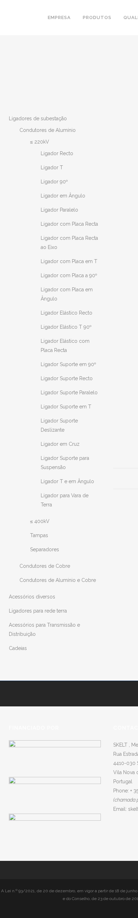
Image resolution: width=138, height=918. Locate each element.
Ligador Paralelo (59, 210)
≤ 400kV (40, 521)
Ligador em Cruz (60, 444)
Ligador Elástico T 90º (66, 327)
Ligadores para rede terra (38, 611)
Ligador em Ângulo (63, 196)
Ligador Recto (57, 153)
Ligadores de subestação (38, 118)
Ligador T (52, 167)
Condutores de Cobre (44, 566)
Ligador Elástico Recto (66, 313)
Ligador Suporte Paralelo (69, 392)
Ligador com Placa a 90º (69, 275)
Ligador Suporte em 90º (68, 364)
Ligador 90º (54, 181)
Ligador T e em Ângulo (67, 481)
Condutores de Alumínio (47, 130)
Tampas (39, 535)
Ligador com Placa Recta (69, 224)
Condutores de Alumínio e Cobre (57, 580)
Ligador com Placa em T (69, 261)
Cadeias (18, 648)
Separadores (44, 549)
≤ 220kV (39, 142)
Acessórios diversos (32, 597)
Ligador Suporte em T (66, 406)
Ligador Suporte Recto (67, 378)
